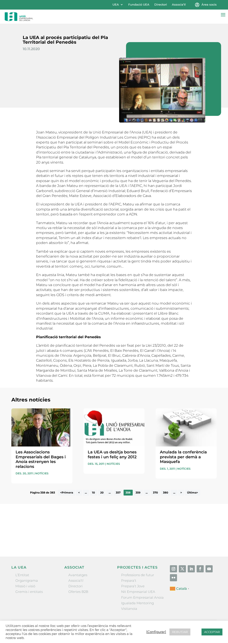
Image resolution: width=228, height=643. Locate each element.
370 (155, 492)
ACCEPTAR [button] (212, 632)
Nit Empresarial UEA (138, 592)
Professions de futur (137, 575)
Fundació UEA (138, 4)
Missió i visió (25, 586)
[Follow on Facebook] (200, 568)
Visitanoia (129, 608)
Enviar (206, 540)
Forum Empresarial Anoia (142, 597)
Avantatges (77, 575)
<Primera (66, 492)
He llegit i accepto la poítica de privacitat (170, 532)
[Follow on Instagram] (173, 568)
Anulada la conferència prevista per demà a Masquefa (183, 457)
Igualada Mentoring (137, 603)
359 (138, 492)
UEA (115, 4)
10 (93, 492)
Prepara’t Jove (133, 586)
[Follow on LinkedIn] (191, 568)
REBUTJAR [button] (180, 632)
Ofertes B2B (78, 592)
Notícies (42, 473)
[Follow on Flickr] (173, 577)
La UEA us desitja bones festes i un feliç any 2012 (112, 454)
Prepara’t (128, 580)
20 (102, 492)
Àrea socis (209, 4)
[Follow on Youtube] (209, 568)
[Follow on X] (182, 568)
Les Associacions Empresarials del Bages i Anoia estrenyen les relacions (41, 459)
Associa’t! (179, 4)
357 (118, 492)
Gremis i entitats (29, 592)
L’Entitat (22, 575)
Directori (160, 4)
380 (165, 492)
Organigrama (26, 580)
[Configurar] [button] (156, 632)
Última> (192, 492)
